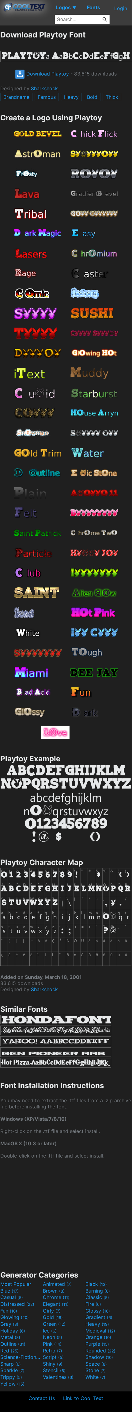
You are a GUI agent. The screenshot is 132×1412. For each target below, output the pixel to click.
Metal (10, 1337)
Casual (11, 1297)
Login (120, 8)
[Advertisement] (65, 1214)
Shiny (52, 1364)
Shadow (99, 1357)
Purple (97, 1344)
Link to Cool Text (83, 1398)
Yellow (12, 1384)
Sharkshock (44, 88)
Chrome (56, 1297)
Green (54, 1324)
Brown (54, 1291)
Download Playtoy (47, 74)
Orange (98, 1337)
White (95, 1377)
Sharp (10, 1364)
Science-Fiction (20, 1357)
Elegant (56, 1304)
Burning (97, 1291)
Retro (52, 1351)
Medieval (100, 1331)
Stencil (54, 1370)
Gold (53, 1317)
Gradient (98, 1317)
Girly (52, 1311)
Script (53, 1357)
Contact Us (41, 1398)
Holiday (12, 1331)
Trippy (11, 1377)
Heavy (71, 97)
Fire (93, 1304)
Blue (9, 1291)
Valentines (58, 1377)
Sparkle (12, 1370)
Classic (97, 1297)
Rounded (100, 1351)
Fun (8, 1311)
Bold (92, 97)
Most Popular (15, 1284)
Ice (50, 1331)
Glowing (14, 1317)
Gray (9, 1324)
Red (9, 1351)
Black (96, 1284)
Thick (112, 97)
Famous (47, 97)
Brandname (16, 97)
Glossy (97, 1311)
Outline (12, 1344)
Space (96, 1364)
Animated (57, 1284)
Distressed (17, 1304)
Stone (95, 1370)
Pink (52, 1344)
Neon (52, 1337)
